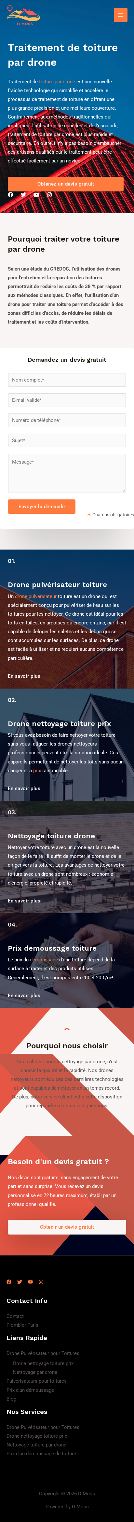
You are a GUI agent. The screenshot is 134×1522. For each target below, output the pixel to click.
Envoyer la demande (42, 507)
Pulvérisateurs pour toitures (37, 1381)
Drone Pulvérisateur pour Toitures (43, 1353)
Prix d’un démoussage (30, 1390)
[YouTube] (30, 1281)
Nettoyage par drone (35, 1372)
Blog (11, 1399)
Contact (15, 1316)
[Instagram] (41, 1281)
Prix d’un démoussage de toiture (41, 1454)
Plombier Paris (22, 1325)
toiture (46, 82)
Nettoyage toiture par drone (36, 1445)
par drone (65, 82)
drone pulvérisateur (36, 596)
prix (37, 771)
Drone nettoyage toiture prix (43, 1363)
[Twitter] (19, 1281)
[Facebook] (9, 1281)
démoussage (44, 960)
